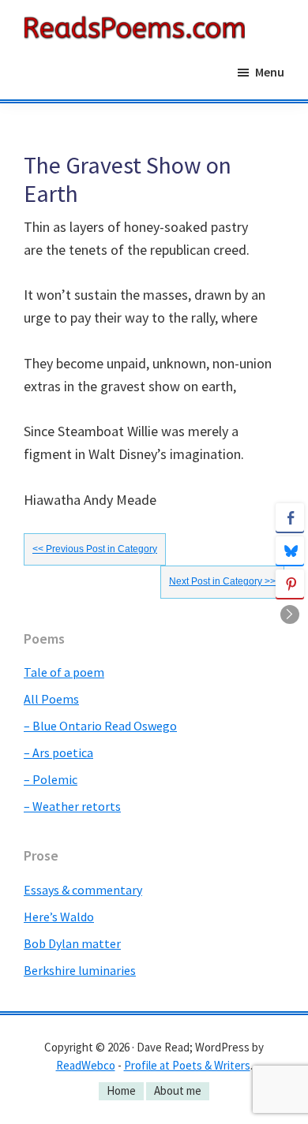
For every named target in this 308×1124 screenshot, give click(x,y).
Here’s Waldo (59, 916)
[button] (289, 614)
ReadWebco (85, 1065)
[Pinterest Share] (290, 583)
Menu (269, 72)
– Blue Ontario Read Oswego (100, 726)
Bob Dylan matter (72, 943)
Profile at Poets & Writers (187, 1065)
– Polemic (50, 779)
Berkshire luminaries (80, 970)
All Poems (51, 699)
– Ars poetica (58, 752)
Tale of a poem (64, 672)
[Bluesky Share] (290, 550)
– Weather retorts (72, 806)
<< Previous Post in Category (94, 549)
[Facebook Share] (290, 517)
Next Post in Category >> (222, 581)
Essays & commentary (83, 890)
